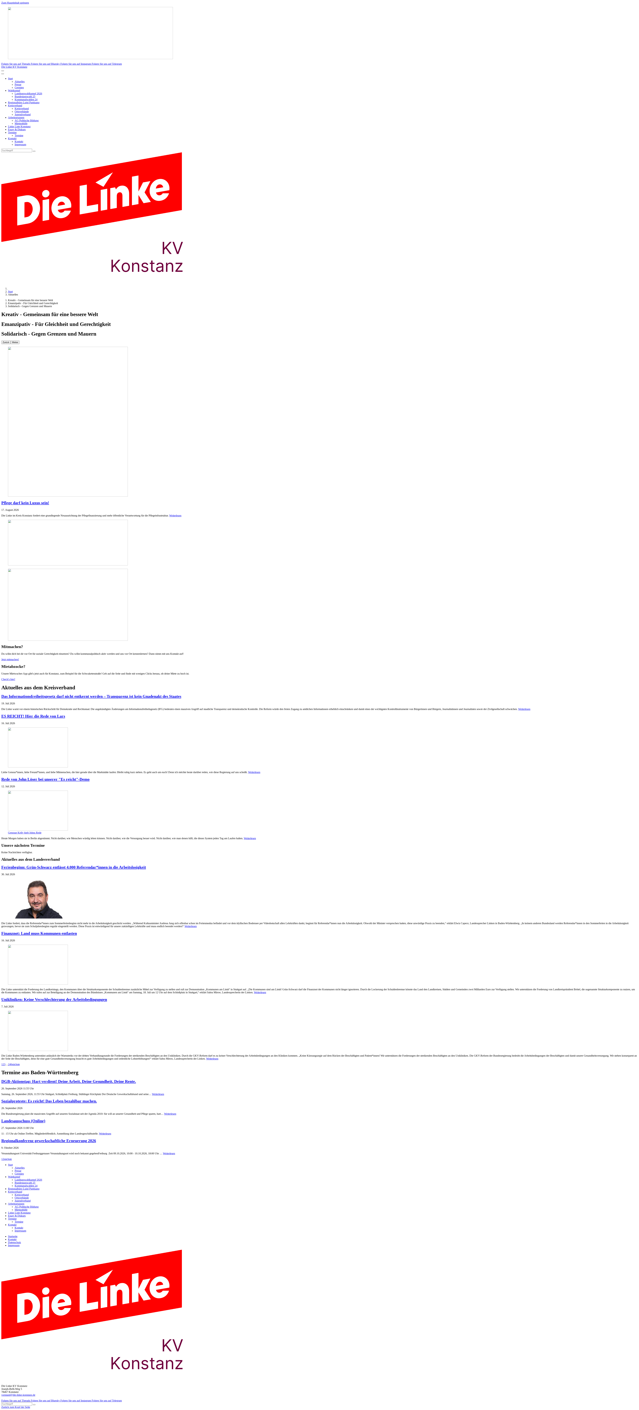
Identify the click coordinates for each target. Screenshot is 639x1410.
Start (10, 78)
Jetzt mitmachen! (10, 659)
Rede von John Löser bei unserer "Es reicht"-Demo (45, 779)
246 (10, 1064)
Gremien (19, 87)
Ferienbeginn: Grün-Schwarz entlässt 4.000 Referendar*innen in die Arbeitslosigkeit (73, 867)
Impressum (20, 144)
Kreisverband (15, 105)
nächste (16, 1064)
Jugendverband (23, 114)
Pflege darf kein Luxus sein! (25, 503)
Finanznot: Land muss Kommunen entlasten (39, 933)
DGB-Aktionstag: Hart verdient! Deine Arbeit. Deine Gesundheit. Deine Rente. (68, 1081)
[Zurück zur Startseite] (97, 282)
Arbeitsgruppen (16, 117)
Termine (12, 132)
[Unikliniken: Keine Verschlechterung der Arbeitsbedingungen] (319, 1031)
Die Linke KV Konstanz (14, 66)
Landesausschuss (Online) (23, 1121)
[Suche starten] (34, 151)
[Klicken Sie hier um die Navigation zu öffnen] (2, 73)
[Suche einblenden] (2, 70)
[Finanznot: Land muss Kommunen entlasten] (319, 965)
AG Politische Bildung (27, 120)
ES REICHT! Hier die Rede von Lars (33, 716)
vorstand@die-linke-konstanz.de (18, 1395)
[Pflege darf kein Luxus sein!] (319, 422)
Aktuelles (20, 81)
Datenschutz (14, 1242)
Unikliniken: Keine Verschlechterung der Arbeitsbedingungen (54, 999)
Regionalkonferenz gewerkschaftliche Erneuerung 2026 (48, 1141)
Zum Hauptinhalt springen (15, 2)
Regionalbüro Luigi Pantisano (23, 102)
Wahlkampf (14, 90)
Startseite (12, 1236)
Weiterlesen (175, 515)
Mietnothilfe (21, 123)
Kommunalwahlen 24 (26, 99)
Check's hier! (8, 679)
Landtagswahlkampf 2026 (28, 93)
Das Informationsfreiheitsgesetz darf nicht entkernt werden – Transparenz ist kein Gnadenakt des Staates (91, 696)
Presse (18, 84)
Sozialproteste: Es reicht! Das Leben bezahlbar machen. (49, 1101)
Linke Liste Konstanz (19, 126)
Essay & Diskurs (17, 129)
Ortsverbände (22, 111)
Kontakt (12, 138)
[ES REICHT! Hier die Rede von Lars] (319, 747)
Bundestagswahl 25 (25, 96)
